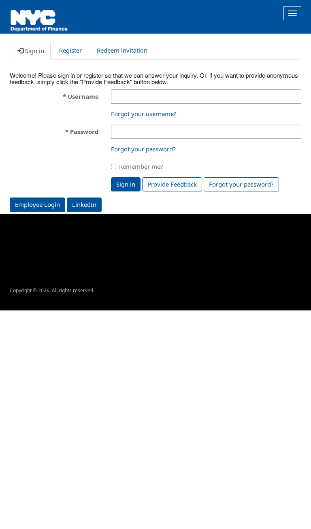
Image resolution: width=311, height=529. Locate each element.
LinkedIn (84, 204)
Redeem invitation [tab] (122, 50)
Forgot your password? (143, 149)
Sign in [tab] (33, 51)
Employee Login (37, 204)
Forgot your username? (144, 114)
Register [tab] (70, 50)
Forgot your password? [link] (241, 184)
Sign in (125, 184)
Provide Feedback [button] (172, 184)
